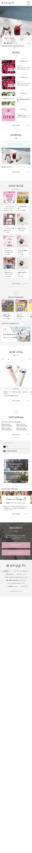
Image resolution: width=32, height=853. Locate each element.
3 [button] (11, 359)
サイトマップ (24, 586)
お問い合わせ (9, 574)
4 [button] (13, 359)
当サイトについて (21, 574)
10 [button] (22, 359)
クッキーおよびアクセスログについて (15, 577)
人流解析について (13, 586)
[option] (16, 26)
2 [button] (10, 359)
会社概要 (5, 571)
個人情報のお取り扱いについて (15, 580)
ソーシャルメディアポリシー (15, 583)
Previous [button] (3, 359)
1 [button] (8, 359)
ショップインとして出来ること (21, 571)
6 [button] (16, 359)
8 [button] (19, 359)
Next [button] (28, 359)
